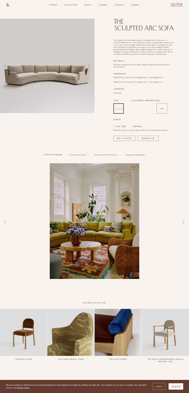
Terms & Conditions (101, 222)
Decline (159, 386)
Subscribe (94, 227)
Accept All (176, 386)
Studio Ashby (90, 210)
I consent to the (95, 222)
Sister (106, 210)
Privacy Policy (23, 388)
